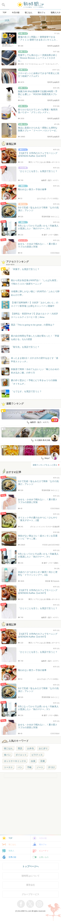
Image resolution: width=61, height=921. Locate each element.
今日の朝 (43, 838)
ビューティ (43, 851)
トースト (8, 767)
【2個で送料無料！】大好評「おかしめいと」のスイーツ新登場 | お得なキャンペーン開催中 (34, 304)
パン (20, 767)
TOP (10, 838)
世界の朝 (12, 857)
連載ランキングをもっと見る (45, 465)
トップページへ (30, 866)
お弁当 (30, 748)
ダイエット (21, 755)
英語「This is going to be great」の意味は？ (33, 324)
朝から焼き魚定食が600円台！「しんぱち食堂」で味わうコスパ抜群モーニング (34, 282)
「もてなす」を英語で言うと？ (26, 391)
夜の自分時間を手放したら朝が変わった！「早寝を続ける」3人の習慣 (35, 338)
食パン (7, 755)
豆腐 (42, 761)
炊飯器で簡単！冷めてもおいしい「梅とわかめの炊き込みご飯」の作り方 (32, 371)
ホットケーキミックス (15, 761)
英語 (20, 748)
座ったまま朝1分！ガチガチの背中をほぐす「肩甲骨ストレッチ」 (34, 360)
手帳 (29, 767)
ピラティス (37, 755)
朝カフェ (43, 844)
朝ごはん (8, 748)
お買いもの (43, 857)
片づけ (51, 767)
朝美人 (11, 851)
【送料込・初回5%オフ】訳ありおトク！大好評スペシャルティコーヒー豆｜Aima (34, 315)
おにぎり (43, 748)
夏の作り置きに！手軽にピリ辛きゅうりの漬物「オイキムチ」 (34, 382)
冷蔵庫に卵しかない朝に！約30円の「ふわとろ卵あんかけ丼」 (35, 293)
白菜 (33, 761)
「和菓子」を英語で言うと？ (25, 269)
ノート (40, 767)
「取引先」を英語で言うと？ (25, 347)
